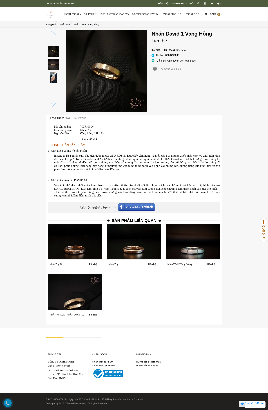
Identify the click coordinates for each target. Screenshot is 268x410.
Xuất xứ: (156, 50)
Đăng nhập (163, 3)
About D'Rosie (72, 14)
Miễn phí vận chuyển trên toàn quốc (176, 60)
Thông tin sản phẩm (60, 118)
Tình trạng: (170, 50)
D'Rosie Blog (193, 14)
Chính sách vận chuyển (103, 365)
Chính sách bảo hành (102, 361)
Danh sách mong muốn (183, 3)
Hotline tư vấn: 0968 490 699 (60, 3)
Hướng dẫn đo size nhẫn (148, 361)
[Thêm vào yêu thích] (79, 263)
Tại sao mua (80, 118)
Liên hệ (159, 40)
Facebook (199, 206)
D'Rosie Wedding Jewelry (114, 14)
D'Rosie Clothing (172, 14)
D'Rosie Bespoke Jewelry (145, 14)
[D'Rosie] (51, 14)
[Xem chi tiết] (71, 263)
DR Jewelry (90, 14)
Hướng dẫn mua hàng (147, 365)
